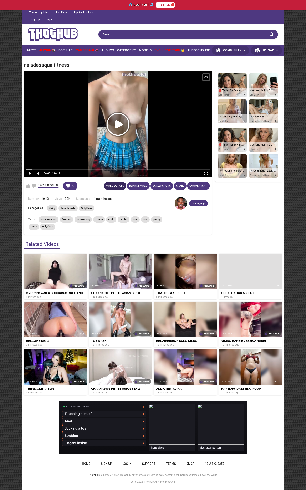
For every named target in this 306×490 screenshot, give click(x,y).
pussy (156, 219)
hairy (34, 226)
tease (99, 219)
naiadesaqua (48, 219)
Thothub (149, 481)
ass (145, 219)
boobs (123, 219)
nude (111, 219)
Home (86, 463)
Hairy (52, 208)
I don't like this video (33, 186)
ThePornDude (199, 50)
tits (135, 219)
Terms (171, 463)
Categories (126, 50)
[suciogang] (181, 203)
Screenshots (162, 185)
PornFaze (61, 12)
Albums (108, 50)
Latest (30, 50)
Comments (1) (198, 185)
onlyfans (47, 226)
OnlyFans (86, 208)
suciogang (198, 203)
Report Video (138, 185)
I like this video (28, 186)
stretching (83, 219)
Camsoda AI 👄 (87, 50)
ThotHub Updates (39, 12)
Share (180, 185)
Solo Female (68, 208)
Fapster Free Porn (83, 12)
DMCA (190, 463)
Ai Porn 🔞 (47, 50)
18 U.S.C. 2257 (214, 463)
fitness (66, 219)
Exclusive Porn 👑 (169, 50)
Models (145, 50)
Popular (65, 50)
